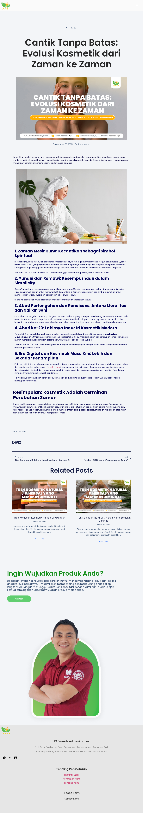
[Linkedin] (15, 758)
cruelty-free (54, 367)
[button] (13, 442)
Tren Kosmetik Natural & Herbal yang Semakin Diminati (103, 519)
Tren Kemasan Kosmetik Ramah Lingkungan (39, 517)
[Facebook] (4, 758)
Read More (39, 539)
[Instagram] (10, 758)
